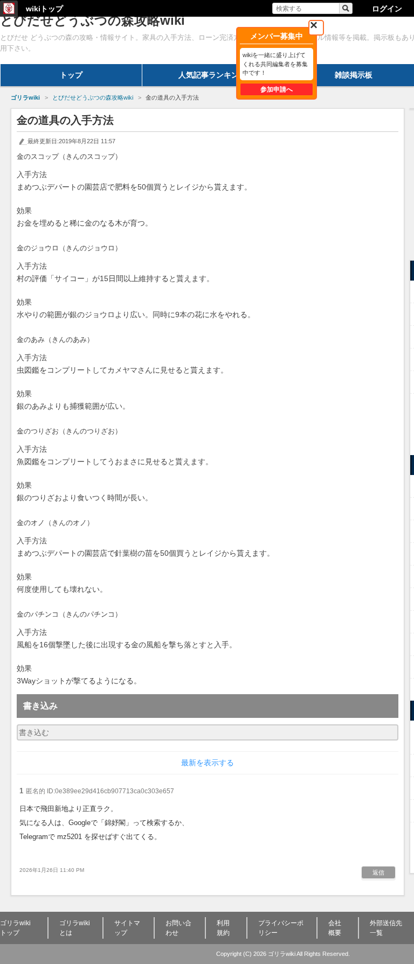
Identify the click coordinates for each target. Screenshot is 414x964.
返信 (378, 872)
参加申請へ (276, 89)
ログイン (387, 8)
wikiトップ (44, 8)
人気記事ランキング (212, 75)
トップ (71, 75)
